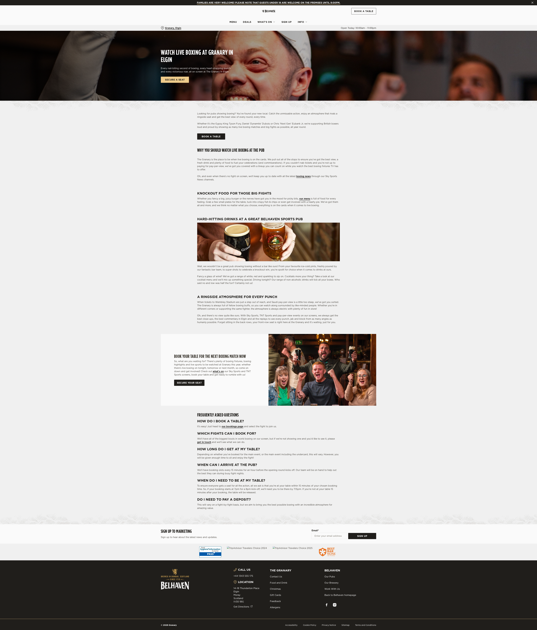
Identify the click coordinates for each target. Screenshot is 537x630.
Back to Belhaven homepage (340, 595)
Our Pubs (329, 576)
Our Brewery (331, 582)
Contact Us (276, 576)
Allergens (275, 607)
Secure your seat (189, 382)
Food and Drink (278, 582)
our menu (304, 198)
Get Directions (241, 606)
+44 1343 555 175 (243, 575)
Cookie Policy (309, 625)
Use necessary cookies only (360, 16)
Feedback (275, 601)
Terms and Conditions (365, 625)
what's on (218, 371)
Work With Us (332, 588)
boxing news (303, 176)
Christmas (275, 588)
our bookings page (232, 426)
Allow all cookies (360, 7)
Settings (297, 26)
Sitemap (345, 625)
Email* (315, 530)
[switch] (234, 26)
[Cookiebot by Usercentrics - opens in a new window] (171, 26)
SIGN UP (362, 536)
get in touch (204, 442)
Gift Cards (275, 595)
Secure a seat (175, 79)
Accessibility (291, 625)
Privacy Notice (329, 625)
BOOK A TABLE (211, 136)
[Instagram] (335, 605)
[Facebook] (326, 605)
